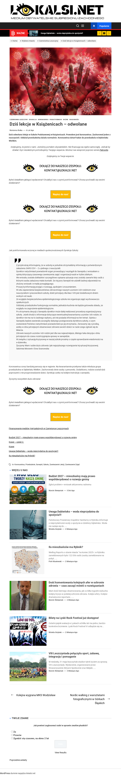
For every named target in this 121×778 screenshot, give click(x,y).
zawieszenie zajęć (72, 465)
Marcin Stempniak (56, 491)
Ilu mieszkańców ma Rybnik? (22, 456)
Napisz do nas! (60, 194)
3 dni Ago (71, 491)
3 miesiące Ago (73, 671)
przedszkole (30, 465)
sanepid (39, 465)
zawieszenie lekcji (57, 465)
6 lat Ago (30, 130)
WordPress (5, 773)
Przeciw (17, 735)
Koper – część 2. (16, 442)
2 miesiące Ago (71, 529)
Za (14, 731)
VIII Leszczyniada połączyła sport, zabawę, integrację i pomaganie (74, 655)
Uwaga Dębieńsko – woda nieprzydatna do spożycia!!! (33, 451)
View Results (60, 752)
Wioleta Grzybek (55, 529)
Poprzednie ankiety (18, 760)
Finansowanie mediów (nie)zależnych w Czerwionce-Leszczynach (39, 428)
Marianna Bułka (16, 130)
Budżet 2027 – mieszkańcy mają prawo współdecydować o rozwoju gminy (43, 437)
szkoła (46, 465)
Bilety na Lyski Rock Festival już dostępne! (74, 617)
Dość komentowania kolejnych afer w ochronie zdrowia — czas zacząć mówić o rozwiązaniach (76, 584)
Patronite (104, 150)
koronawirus (19, 465)
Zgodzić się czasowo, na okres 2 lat (31, 738)
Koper (11, 446)
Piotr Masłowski (55, 561)
